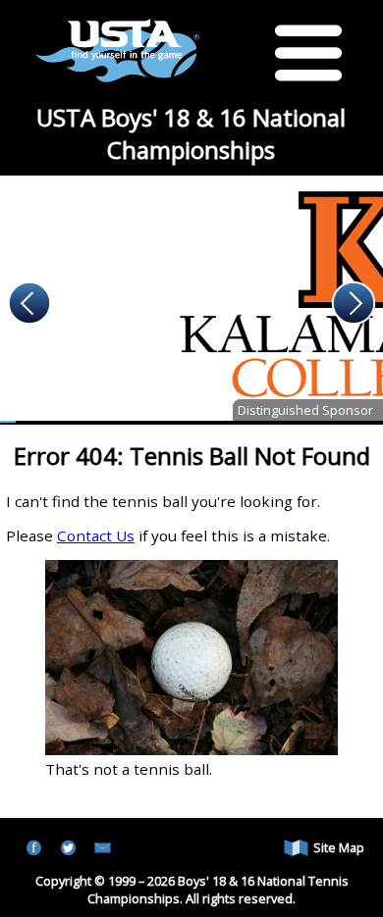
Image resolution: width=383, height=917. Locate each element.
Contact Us (96, 535)
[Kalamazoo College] (191, 299)
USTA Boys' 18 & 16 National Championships (191, 133)
